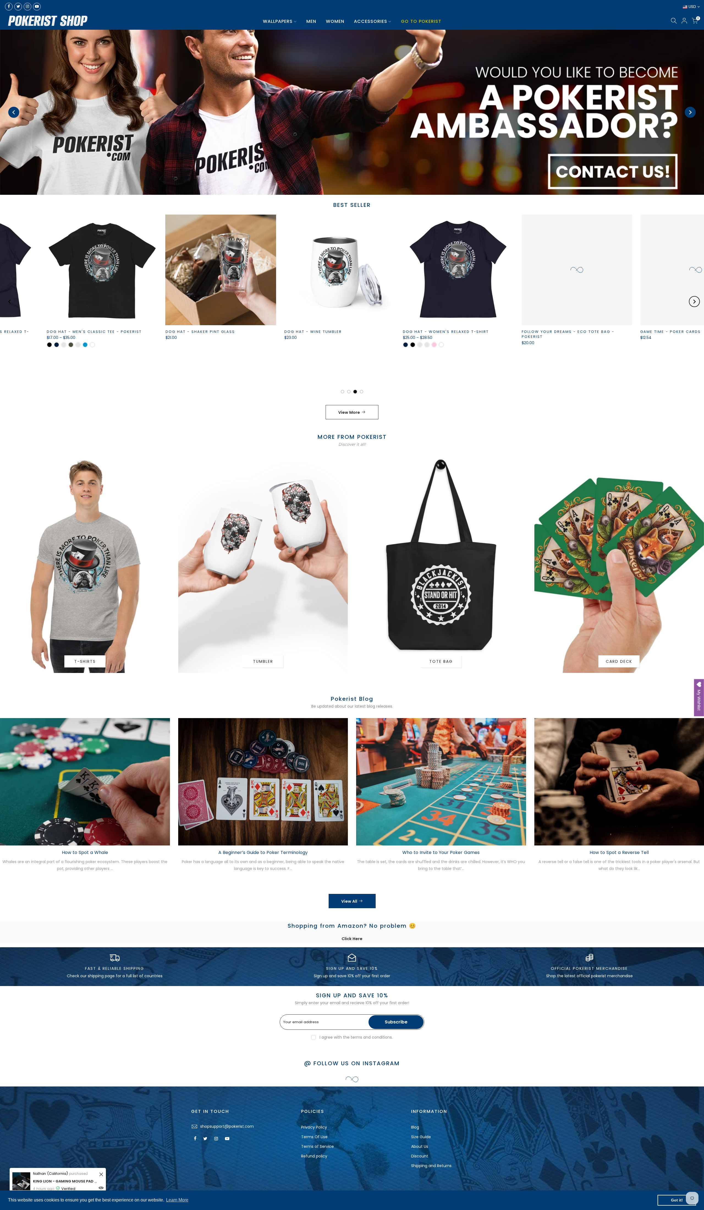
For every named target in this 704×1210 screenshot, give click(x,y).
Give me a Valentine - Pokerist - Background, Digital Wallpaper (347, 371)
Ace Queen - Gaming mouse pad (465, 331)
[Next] (690, 112)
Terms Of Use (314, 1137)
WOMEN (335, 21)
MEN (311, 21)
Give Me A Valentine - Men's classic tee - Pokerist (120, 334)
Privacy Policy (314, 1127)
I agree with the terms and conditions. (355, 1037)
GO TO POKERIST (421, 21)
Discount (419, 1156)
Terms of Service (317, 1146)
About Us (419, 1146)
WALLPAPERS (278, 21)
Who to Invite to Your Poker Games (441, 852)
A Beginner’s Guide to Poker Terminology (263, 852)
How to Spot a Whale (85, 852)
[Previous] (13, 112)
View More (349, 412)
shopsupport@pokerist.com (227, 1126)
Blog (415, 1127)
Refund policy (314, 1156)
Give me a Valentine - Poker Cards (231, 331)
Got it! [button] (677, 1200)
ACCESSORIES (370, 21)
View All (349, 901)
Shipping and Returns (431, 1165)
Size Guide (421, 1137)
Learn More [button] (177, 1200)
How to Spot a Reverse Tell (619, 852)
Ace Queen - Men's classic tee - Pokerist (596, 331)
